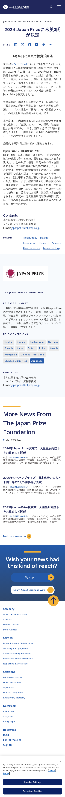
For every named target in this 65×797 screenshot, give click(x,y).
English (8, 342)
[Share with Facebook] (29, 44)
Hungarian (10, 354)
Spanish (21, 342)
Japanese (37, 361)
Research (44, 243)
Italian (20, 348)
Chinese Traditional (32, 354)
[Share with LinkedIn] (15, 44)
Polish (42, 348)
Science (56, 243)
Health (44, 237)
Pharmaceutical (31, 248)
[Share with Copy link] (43, 44)
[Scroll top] (53, 600)
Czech (54, 348)
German (53, 342)
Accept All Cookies (32, 791)
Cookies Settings (32, 782)
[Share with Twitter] (22, 44)
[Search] (51, 7)
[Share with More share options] (50, 44)
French (8, 348)
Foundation (29, 243)
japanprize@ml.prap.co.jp (25, 228)
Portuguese (37, 342)
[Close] (61, 761)
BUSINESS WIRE (20, 64)
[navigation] (59, 7)
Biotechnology (51, 248)
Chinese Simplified (16, 361)
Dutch (31, 348)
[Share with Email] (36, 44)
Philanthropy (30, 237)
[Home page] (16, 7)
